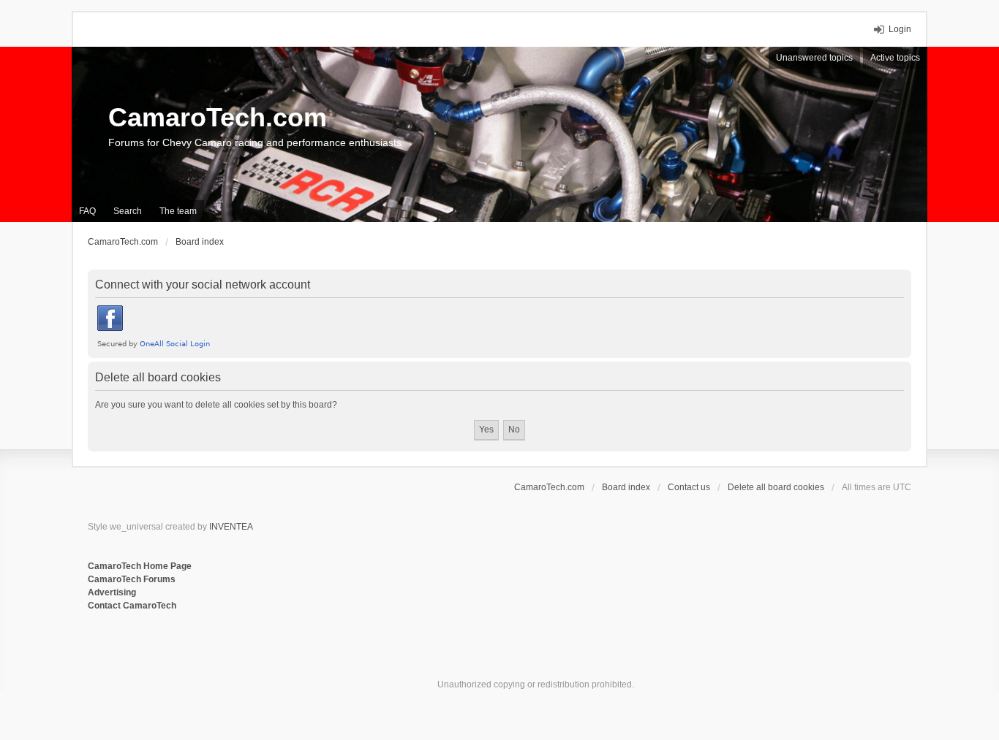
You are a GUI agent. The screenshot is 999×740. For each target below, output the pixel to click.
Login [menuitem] (900, 29)
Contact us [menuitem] (689, 487)
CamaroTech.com (217, 117)
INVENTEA (231, 527)
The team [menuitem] (178, 211)
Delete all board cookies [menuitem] (776, 487)
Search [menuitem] (127, 211)
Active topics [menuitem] (895, 58)
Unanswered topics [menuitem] (814, 58)
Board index (626, 487)
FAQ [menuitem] (87, 211)
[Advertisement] (266, 660)
